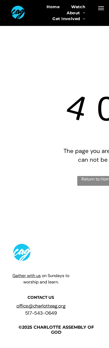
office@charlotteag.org (40, 306)
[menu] (101, 8)
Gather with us (26, 275)
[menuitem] (53, 7)
